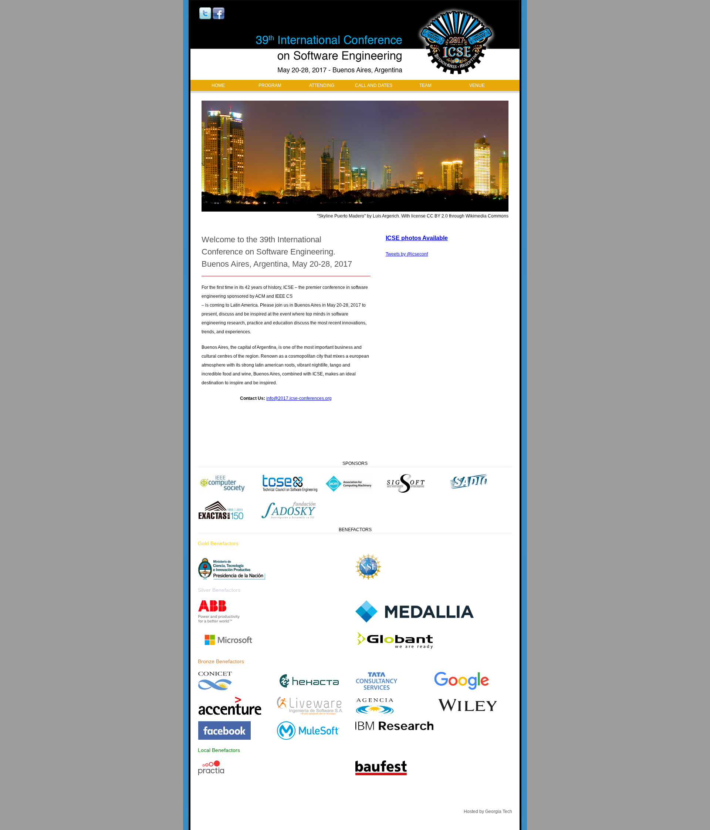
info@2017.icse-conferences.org (299, 398)
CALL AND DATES (373, 85)
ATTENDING (321, 85)
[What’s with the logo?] (355, 40)
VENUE (477, 85)
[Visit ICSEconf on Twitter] (205, 17)
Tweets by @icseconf (407, 254)
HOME (218, 85)
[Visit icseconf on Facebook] (218, 17)
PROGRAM (269, 85)
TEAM (425, 85)
